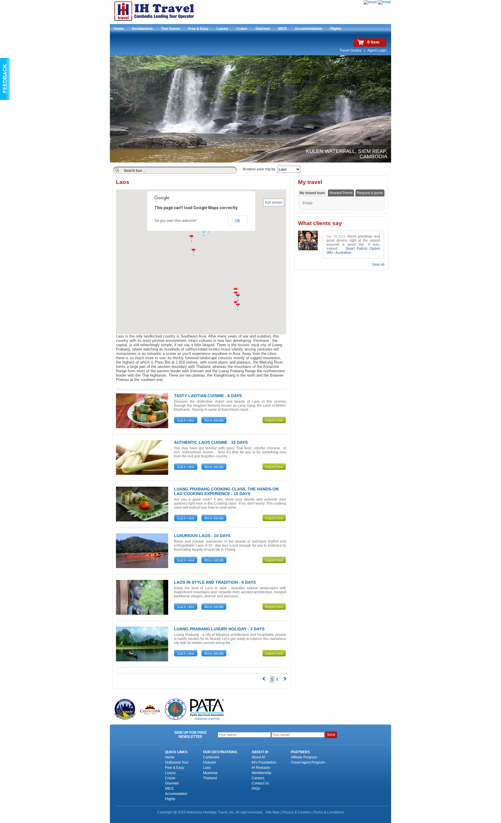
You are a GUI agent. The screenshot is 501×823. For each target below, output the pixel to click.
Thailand (210, 778)
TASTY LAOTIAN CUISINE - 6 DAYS (208, 395)
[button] (238, 298)
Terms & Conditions (328, 812)
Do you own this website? (176, 221)
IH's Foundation (264, 762)
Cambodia (211, 757)
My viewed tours (312, 193)
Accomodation (176, 794)
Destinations (142, 29)
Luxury (222, 29)
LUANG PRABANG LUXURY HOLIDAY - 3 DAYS (219, 629)
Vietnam (209, 762)
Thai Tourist (170, 29)
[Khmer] (384, 2)
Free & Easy (198, 29)
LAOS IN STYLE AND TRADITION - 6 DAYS (215, 582)
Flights (335, 29)
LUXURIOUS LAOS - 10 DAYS (202, 535)
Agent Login (376, 50)
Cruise (241, 29)
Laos (207, 768)
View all (378, 264)
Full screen (273, 202)
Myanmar (210, 773)
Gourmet (262, 29)
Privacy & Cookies (296, 812)
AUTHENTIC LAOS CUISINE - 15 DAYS (211, 442)
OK (237, 220)
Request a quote (370, 193)
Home (119, 29)
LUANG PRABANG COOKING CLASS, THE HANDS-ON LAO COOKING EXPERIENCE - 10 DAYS (226, 491)
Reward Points (341, 193)
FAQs (256, 788)
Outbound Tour (176, 762)
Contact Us (260, 783)
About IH (258, 757)
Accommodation (308, 29)
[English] (370, 2)
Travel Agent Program (308, 762)
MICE (282, 29)
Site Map (272, 812)
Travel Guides (351, 50)
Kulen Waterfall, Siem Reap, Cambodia (346, 153)
